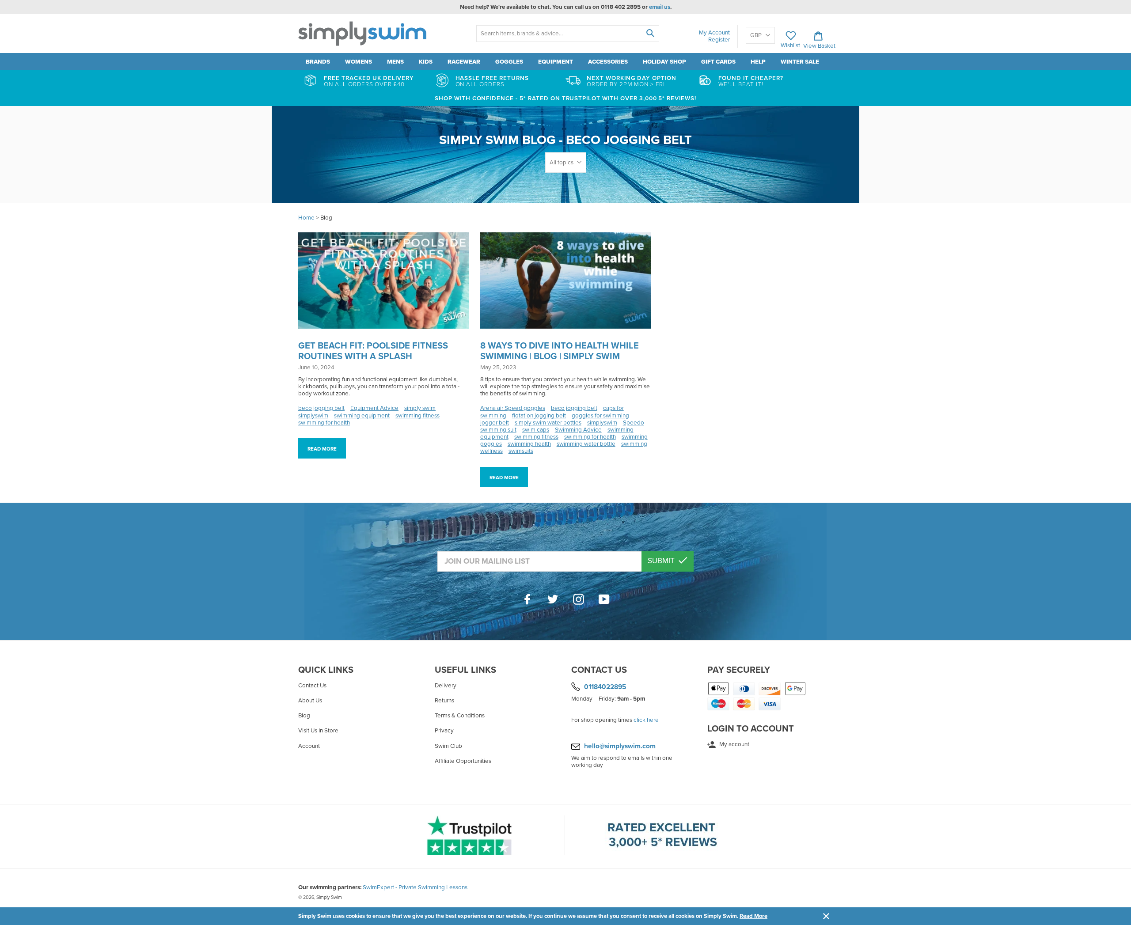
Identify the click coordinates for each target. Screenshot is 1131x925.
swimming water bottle (586, 443)
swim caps (535, 429)
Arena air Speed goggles (512, 408)
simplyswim (313, 415)
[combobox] (567, 33)
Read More (753, 916)
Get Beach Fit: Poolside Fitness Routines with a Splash (373, 351)
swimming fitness (417, 415)
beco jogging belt (321, 408)
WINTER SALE (800, 61)
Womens (358, 61)
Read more (322, 449)
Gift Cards (718, 61)
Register (719, 39)
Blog (304, 715)
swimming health (529, 443)
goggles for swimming (600, 415)
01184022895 (605, 687)
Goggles (509, 61)
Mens (395, 61)
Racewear (464, 61)
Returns (444, 700)
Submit (662, 560)
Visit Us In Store (318, 730)
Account (309, 746)
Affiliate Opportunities (463, 761)
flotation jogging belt (539, 415)
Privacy (444, 730)
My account (733, 744)
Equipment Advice (374, 408)
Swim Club (448, 746)
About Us (310, 700)
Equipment (555, 61)
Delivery (445, 685)
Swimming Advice (578, 429)
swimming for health (324, 422)
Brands (318, 61)
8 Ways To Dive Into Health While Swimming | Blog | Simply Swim (559, 351)
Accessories (608, 61)
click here (646, 720)
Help (758, 61)
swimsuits (521, 451)
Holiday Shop (664, 61)
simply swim (420, 408)
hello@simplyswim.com (620, 746)
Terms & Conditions (460, 715)
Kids (426, 61)
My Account (714, 32)
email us (659, 7)
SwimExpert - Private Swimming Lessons (415, 887)
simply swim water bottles (548, 422)
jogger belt (494, 422)
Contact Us (312, 685)
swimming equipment (362, 415)
